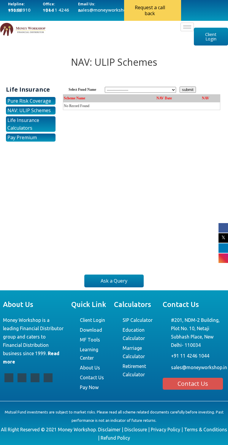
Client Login (210, 36)
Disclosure (135, 429)
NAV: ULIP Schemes (29, 110)
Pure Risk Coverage (29, 101)
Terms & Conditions (205, 429)
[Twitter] (22, 377)
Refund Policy (115, 438)
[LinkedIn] (35, 377)
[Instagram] (48, 377)
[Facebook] (8, 377)
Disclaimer (109, 429)
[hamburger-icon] (187, 27)
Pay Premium (22, 137)
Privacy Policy (165, 429)
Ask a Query (114, 281)
